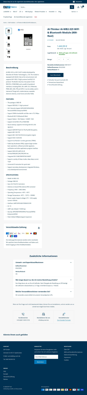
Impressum (67, 357)
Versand (69, 48)
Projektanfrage (7, 17)
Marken (5, 379)
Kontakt (5, 374)
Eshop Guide (18, 389)
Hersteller (52, 11)
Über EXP (66, 349)
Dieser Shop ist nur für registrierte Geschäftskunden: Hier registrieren (23, 1)
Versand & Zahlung (9, 376)
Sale (35, 17)
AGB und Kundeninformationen (73, 352)
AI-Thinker (50, 40)
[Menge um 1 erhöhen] (68, 59)
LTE (20, 11)
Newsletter (79, 1)
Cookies (66, 360)
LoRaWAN (6, 11)
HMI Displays (29, 11)
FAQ (4, 371)
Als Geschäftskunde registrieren (23, 17)
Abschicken (40, 362)
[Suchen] (72, 7)
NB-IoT (15, 11)
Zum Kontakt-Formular (64, 320)
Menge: (49, 59)
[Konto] (78, 7)
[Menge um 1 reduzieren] (59, 59)
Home (5, 22)
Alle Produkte (11, 22)
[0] (82, 7)
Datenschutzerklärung (70, 355)
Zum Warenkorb (55, 75)
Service (74, 11)
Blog (59, 11)
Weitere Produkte (40, 11)
